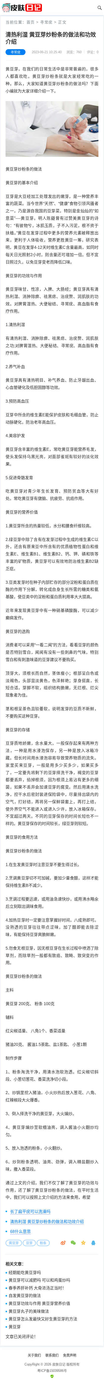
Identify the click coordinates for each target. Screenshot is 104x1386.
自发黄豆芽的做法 (25, 1296)
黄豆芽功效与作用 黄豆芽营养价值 (39, 1303)
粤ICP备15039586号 (52, 1371)
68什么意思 (20, 1231)
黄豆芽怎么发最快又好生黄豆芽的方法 (43, 1319)
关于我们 (34, 1355)
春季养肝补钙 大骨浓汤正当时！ (37, 1288)
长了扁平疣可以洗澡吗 (30, 1211)
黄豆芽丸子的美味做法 (29, 1311)
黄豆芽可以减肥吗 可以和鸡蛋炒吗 (39, 1280)
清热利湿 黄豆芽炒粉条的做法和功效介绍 (47, 1222)
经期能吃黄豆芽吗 (25, 1272)
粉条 (43, 1243)
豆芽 (29, 1243)
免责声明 (69, 1355)
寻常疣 (46, 22)
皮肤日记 (58, 1364)
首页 (31, 22)
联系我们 (52, 1355)
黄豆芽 (14, 1243)
